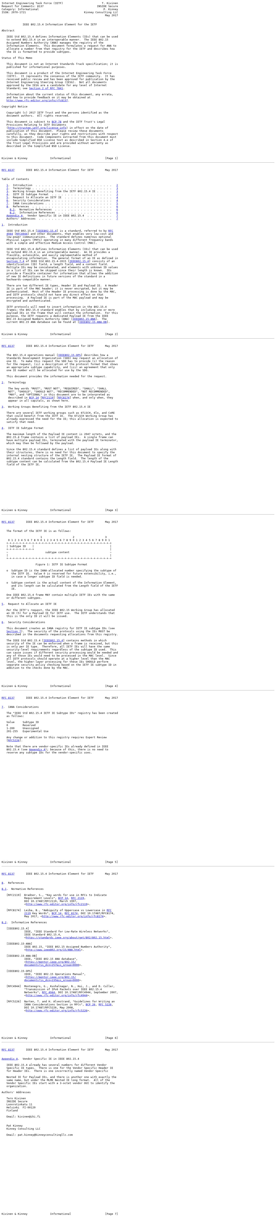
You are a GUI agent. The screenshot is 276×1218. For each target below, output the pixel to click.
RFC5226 (13, 740)
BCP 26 (90, 1004)
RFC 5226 (105, 1004)
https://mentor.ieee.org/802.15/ (51, 961)
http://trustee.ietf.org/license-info (37, 127)
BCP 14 (34, 397)
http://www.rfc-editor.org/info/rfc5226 (56, 1010)
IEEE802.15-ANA (84, 318)
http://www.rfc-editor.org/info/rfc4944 (56, 995)
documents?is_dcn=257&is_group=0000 (51, 964)
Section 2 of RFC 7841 (46, 88)
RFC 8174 (71, 913)
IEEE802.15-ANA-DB (93, 322)
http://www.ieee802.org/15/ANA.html (53, 949)
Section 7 (13, 631)
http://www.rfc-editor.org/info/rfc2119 (56, 904)
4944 (9, 233)
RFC (110, 230)
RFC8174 (64, 397)
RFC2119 (47, 397)
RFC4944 (21, 233)
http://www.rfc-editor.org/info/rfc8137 (37, 100)
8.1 (12, 209)
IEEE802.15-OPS (69, 355)
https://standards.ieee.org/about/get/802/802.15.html (68, 937)
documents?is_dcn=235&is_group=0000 (51, 980)
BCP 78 (56, 121)
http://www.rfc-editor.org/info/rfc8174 (72, 916)
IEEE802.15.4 (47, 230)
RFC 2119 (77, 898)
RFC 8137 (8, 169)
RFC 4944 (48, 992)
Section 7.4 (15, 261)
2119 (27, 913)
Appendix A (14, 215)
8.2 (12, 212)
